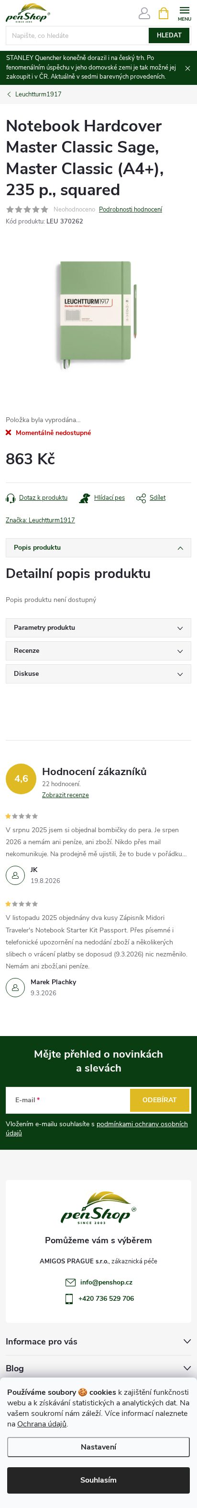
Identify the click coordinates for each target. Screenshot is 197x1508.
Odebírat (159, 1100)
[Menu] (184, 12)
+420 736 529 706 (106, 1298)
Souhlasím (98, 1480)
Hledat (169, 35)
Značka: (40, 520)
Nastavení (98, 1447)
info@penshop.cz (106, 1282)
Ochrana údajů (41, 1424)
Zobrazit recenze (65, 795)
